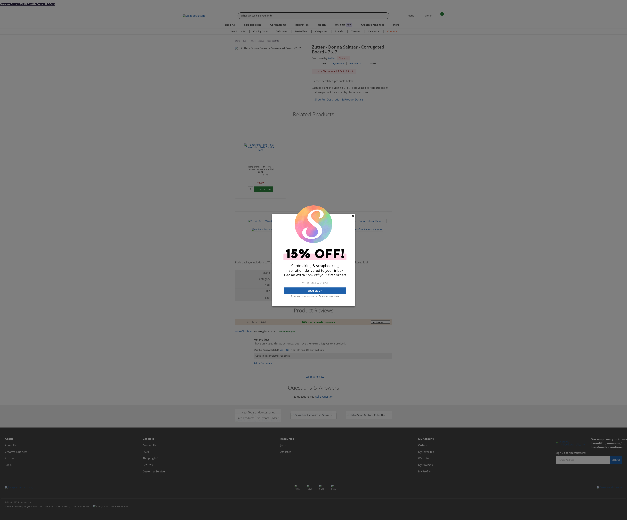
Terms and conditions (329, 296)
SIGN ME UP (315, 290)
